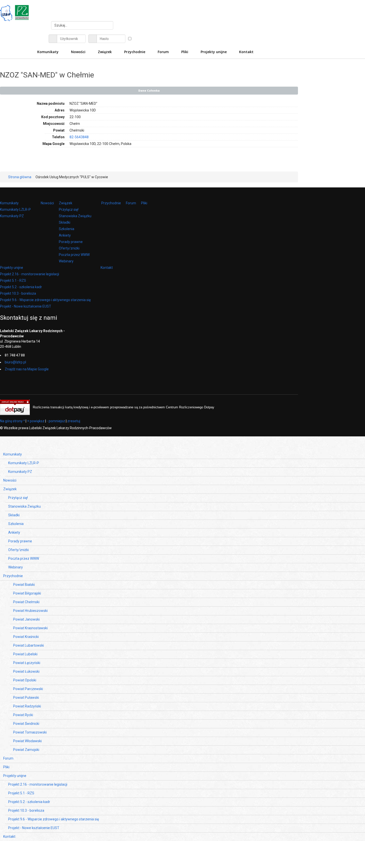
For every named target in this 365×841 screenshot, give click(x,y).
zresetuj (73, 421)
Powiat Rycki (23, 715)
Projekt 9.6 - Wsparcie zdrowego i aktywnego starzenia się (45, 300)
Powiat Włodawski (27, 741)
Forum (131, 203)
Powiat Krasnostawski (30, 628)
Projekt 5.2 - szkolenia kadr (21, 287)
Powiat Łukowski (26, 671)
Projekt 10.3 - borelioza (18, 293)
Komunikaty (9, 203)
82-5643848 (79, 137)
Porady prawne (71, 242)
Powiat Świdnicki (26, 724)
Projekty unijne (11, 268)
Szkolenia (66, 229)
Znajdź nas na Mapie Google (27, 369)
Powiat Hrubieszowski (30, 611)
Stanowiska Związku (75, 216)
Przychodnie (111, 203)
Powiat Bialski (24, 585)
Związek (65, 203)
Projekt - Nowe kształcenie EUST (25, 306)
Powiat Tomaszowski (30, 732)
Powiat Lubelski (25, 654)
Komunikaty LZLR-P (15, 209)
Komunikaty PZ (12, 216)
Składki (64, 222)
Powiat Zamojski (26, 750)
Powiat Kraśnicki (26, 637)
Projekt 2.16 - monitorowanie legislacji (29, 274)
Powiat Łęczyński (26, 663)
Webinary (66, 261)
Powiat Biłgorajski (27, 593)
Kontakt (107, 268)
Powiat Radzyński (27, 706)
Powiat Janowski (26, 619)
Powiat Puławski (26, 698)
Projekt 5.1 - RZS (13, 280)
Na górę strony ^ (12, 421)
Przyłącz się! (68, 209)
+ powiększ (35, 421)
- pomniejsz (56, 421)
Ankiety (65, 235)
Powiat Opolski (24, 680)
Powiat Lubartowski (28, 645)
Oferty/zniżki (69, 248)
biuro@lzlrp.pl (15, 362)
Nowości (47, 203)
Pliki (144, 203)
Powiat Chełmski (26, 602)
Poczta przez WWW (74, 255)
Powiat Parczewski (28, 689)
